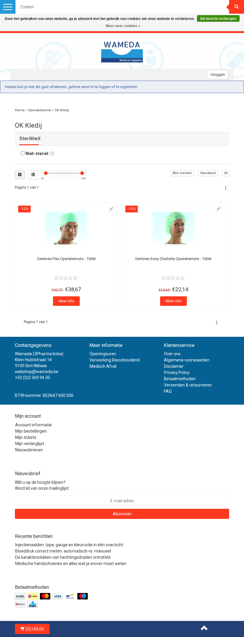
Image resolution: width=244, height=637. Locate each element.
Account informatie (33, 424)
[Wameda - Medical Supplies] (122, 51)
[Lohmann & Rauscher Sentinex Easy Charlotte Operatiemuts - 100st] (173, 228)
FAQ (168, 391)
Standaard (208, 173)
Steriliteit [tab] (29, 138)
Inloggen (218, 75)
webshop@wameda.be (36, 371)
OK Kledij (62, 110)
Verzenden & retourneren (188, 385)
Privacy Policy (177, 372)
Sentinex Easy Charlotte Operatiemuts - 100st (173, 258)
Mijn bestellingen (31, 431)
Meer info (66, 301)
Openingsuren (103, 353)
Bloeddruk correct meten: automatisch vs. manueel (63, 551)
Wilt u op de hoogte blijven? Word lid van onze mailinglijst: (42, 485)
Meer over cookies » (123, 26)
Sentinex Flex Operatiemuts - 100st (66, 258)
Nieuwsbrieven (29, 449)
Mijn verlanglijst (29, 443)
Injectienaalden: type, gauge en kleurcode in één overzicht (69, 544)
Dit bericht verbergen (218, 19)
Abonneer (122, 513)
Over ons (172, 353)
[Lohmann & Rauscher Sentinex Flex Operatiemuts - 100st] (66, 228)
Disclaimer (174, 366)
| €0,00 (35, 629)
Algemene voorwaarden (186, 360)
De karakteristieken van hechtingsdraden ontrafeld (62, 557)
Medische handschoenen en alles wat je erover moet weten (70, 563)
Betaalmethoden (180, 378)
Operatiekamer (39, 110)
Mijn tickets (25, 437)
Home (20, 110)
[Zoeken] (236, 7)
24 (225, 173)
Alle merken (182, 173)
